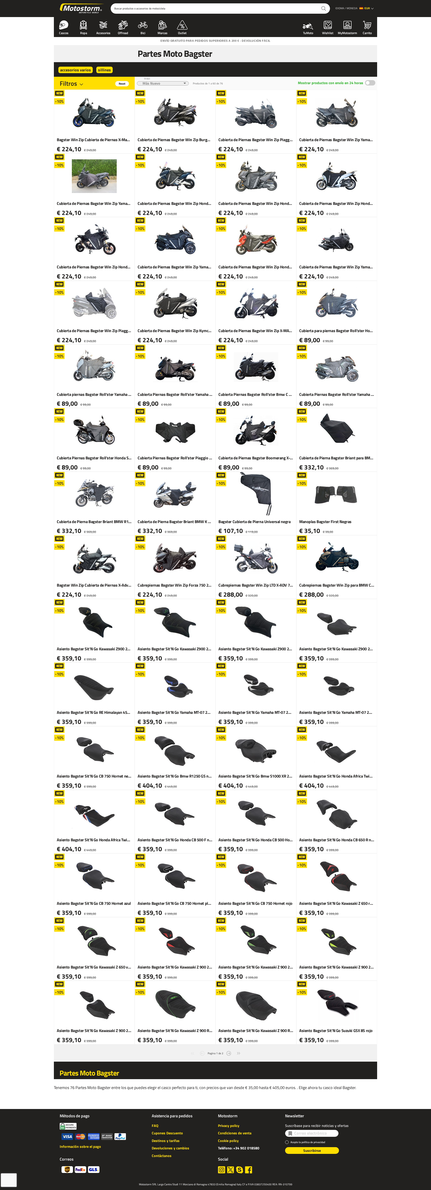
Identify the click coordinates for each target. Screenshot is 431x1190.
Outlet (182, 33)
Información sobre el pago (80, 1146)
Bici (143, 33)
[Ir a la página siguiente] (228, 1053)
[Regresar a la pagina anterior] (202, 1053)
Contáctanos (162, 1155)
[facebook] (248, 1169)
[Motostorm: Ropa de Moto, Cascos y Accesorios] (82, 8)
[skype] (239, 1169)
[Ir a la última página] (238, 1053)
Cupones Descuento (167, 1133)
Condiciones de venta (234, 1133)
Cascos (63, 33)
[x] (230, 1169)
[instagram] (221, 1169)
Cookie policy (228, 1140)
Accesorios (103, 33)
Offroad (123, 33)
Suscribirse (312, 1150)
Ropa (83, 33)
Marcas (162, 33)
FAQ (155, 1125)
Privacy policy (228, 1125)
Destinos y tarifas (166, 1140)
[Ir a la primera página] (192, 1053)
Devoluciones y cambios (170, 1148)
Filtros (68, 83)
